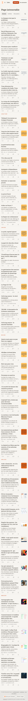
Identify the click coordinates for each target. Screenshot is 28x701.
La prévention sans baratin (7, 145)
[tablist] (10, 13)
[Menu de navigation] (3, 2)
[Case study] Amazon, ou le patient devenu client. (10, 510)
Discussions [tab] (16, 14)
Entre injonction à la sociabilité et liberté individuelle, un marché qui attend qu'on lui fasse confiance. (10, 557)
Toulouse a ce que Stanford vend (7, 59)
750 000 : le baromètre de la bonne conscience (9, 310)
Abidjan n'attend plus (8, 352)
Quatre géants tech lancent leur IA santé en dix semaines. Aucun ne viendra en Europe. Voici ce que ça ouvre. (10, 636)
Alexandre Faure (10, 25)
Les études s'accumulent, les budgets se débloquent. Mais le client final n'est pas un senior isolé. (9, 665)
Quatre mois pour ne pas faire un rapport (9, 340)
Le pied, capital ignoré (8, 232)
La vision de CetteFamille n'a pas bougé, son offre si (10, 102)
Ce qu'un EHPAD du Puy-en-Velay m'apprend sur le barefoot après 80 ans (10, 136)
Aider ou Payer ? (6, 205)
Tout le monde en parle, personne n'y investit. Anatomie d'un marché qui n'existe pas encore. (10, 327)
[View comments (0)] (8, 27)
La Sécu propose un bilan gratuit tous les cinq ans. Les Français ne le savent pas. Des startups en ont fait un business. (10, 587)
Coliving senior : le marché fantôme (7, 323)
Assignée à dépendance (9, 169)
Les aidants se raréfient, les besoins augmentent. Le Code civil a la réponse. (9, 208)
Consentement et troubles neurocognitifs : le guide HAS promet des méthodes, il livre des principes (10, 617)
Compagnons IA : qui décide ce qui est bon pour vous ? (10, 552)
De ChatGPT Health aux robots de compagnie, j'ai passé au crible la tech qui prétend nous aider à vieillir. (10, 680)
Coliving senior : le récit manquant (9, 297)
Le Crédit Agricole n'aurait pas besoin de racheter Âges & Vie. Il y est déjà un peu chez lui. (10, 73)
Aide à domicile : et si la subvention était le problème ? (9, 465)
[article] (14, 22)
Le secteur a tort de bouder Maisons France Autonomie (10, 417)
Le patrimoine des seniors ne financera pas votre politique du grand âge (10, 271)
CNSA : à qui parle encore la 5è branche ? (9, 538)
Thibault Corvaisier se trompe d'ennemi (9, 119)
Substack (5, 699)
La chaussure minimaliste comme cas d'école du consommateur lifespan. (10, 234)
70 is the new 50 (6, 158)
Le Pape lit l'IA (6, 285)
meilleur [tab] (10, 14)
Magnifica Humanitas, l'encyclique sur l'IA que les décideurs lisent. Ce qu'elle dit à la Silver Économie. (10, 287)
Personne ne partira (8, 375)
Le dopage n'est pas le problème (8, 19)
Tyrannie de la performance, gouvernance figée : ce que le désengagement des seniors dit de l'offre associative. (9, 436)
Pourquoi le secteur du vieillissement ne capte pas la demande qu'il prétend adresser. (9, 245)
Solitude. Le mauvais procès (8, 182)
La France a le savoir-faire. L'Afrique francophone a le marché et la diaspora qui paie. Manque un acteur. (9, 355)
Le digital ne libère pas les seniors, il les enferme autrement (10, 447)
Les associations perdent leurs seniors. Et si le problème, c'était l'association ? (9, 432)
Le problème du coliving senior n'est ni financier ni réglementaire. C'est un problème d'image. (10, 300)
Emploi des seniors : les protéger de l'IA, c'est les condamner (9, 524)
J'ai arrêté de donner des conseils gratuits (9, 387)
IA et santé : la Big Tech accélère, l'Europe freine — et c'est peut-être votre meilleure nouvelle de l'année (10, 632)
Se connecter (23, 2)
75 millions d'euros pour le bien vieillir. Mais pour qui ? (10, 256)
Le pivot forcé (6, 194)
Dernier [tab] (4, 14)
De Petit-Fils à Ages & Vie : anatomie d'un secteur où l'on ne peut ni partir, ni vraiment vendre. (10, 378)
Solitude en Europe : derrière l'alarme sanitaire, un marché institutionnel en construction (8, 660)
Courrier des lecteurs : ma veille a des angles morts (10, 132)
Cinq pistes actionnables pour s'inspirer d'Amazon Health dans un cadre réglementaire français (9, 500)
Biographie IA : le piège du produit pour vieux (10, 646)
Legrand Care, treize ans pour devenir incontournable (9, 402)
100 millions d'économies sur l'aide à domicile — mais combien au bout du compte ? (10, 481)
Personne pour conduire (9, 46)
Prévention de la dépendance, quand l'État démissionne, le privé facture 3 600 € (9, 583)
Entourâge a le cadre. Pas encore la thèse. (10, 261)
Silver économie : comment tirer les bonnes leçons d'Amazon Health (10, 496)
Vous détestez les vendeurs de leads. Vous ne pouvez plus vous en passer (9, 88)
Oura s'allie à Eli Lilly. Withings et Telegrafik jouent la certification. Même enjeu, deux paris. (10, 219)
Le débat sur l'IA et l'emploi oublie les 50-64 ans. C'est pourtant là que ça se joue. (8, 529)
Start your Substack (10, 696)
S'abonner (16, 2)
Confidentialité (16, 692)
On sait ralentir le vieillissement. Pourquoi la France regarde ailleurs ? (10, 568)
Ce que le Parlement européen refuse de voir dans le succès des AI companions (10, 185)
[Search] (25, 13)
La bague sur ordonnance (9, 217)
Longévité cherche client (9, 243)
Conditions (22, 692)
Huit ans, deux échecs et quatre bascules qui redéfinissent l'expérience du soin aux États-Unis (9, 513)
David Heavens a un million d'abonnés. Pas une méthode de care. (9, 33)
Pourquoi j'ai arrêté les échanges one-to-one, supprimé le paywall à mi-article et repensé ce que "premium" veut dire (10, 391)
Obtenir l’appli (20, 696)
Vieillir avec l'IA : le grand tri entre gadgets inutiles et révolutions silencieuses (10, 675)
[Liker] (2, 505)
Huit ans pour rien (7, 364)
